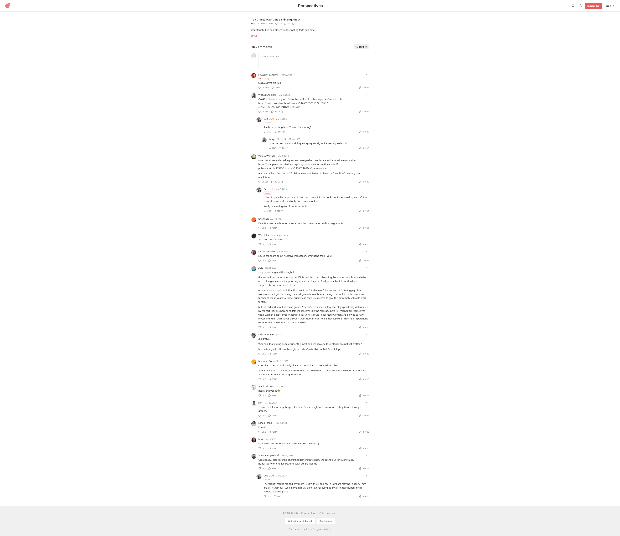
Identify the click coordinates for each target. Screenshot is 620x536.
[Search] (573, 6)
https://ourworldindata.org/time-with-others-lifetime (287, 463)
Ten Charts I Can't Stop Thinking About (275, 19)
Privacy (305, 513)
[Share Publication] (580, 6)
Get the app (325, 521)
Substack (294, 529)
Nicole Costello (266, 251)
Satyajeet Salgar (267, 74)
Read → (255, 35)
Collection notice (328, 513)
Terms (314, 513)
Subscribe (593, 5)
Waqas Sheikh (266, 94)
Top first (363, 46)
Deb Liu (255, 23)
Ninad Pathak (265, 422)
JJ (259, 402)
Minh (261, 439)
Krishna (262, 218)
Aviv (260, 267)
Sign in (610, 5)
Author (268, 122)
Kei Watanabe (266, 334)
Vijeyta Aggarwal (267, 455)
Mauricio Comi (266, 361)
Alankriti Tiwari (266, 386)
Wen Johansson (266, 235)
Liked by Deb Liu (269, 78)
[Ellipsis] (367, 74)
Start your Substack (301, 521)
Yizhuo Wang (265, 155)
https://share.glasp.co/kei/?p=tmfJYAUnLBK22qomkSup (309, 349)
